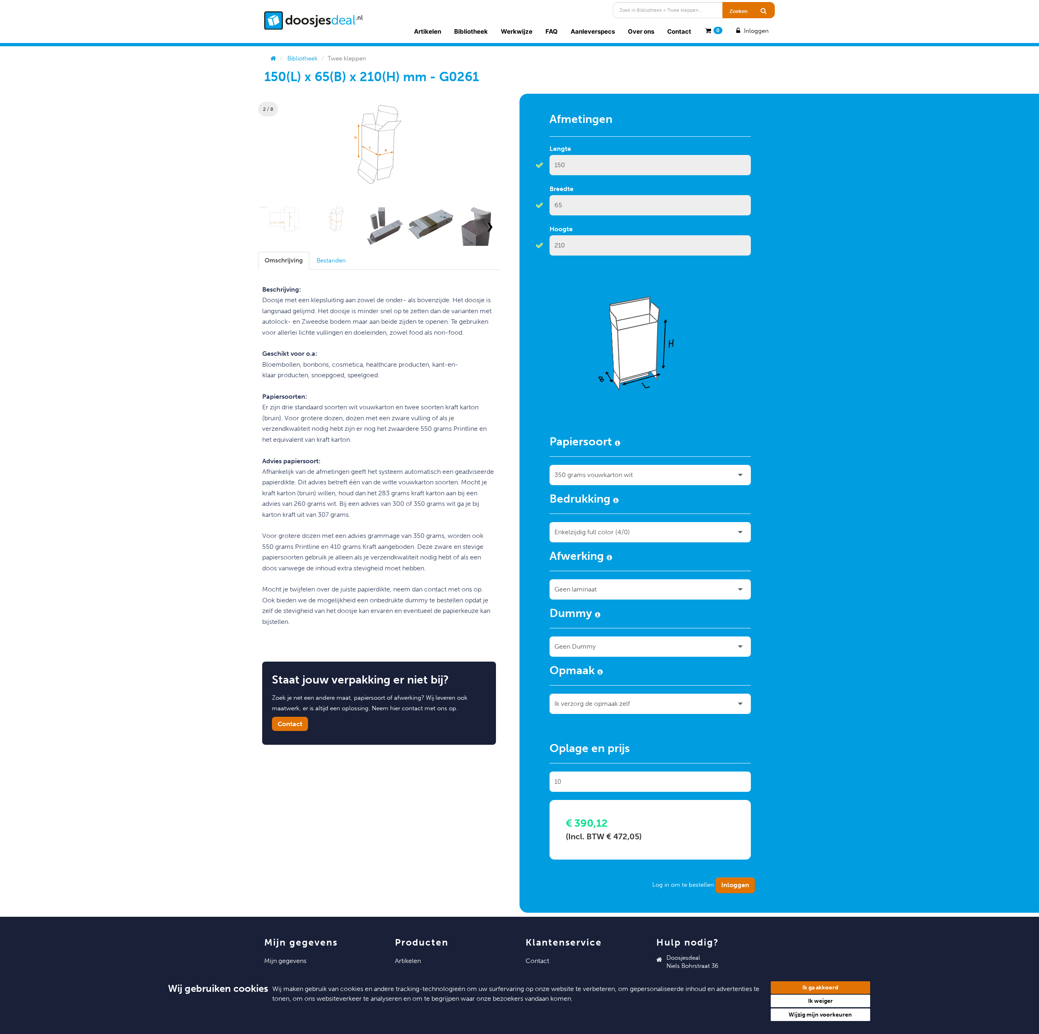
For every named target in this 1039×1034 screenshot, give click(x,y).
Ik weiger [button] (820, 1000)
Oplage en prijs (590, 749)
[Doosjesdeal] (313, 20)
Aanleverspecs (593, 31)
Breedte (561, 189)
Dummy (572, 614)
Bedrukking (581, 500)
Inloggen (755, 30)
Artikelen (427, 31)
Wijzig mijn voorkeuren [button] (820, 1014)
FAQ (551, 31)
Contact (679, 31)
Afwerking (578, 557)
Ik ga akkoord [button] (820, 987)
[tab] (283, 260)
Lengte (560, 149)
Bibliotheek (471, 31)
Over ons (641, 31)
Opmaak (573, 671)
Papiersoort (582, 443)
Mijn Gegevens (285, 961)
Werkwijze (516, 31)
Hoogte (561, 229)
